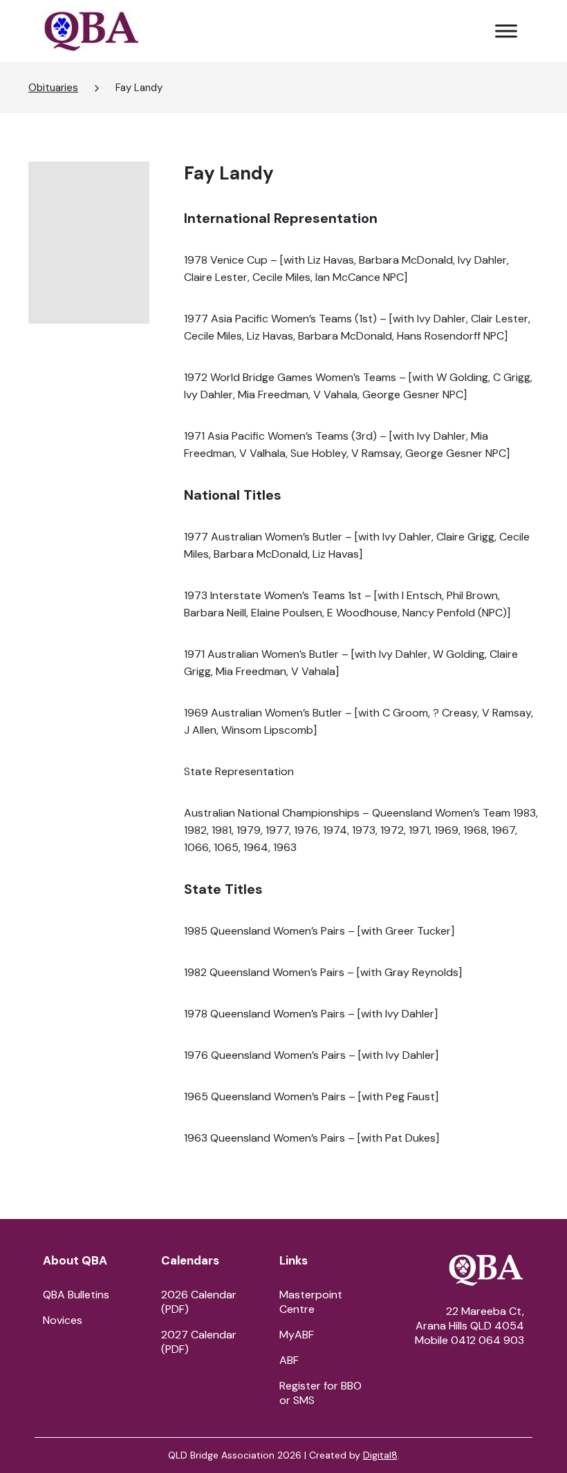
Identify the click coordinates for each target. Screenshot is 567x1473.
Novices (62, 1320)
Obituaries (53, 88)
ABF (289, 1360)
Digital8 (380, 1455)
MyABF (296, 1334)
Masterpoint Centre (310, 1301)
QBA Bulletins (76, 1294)
